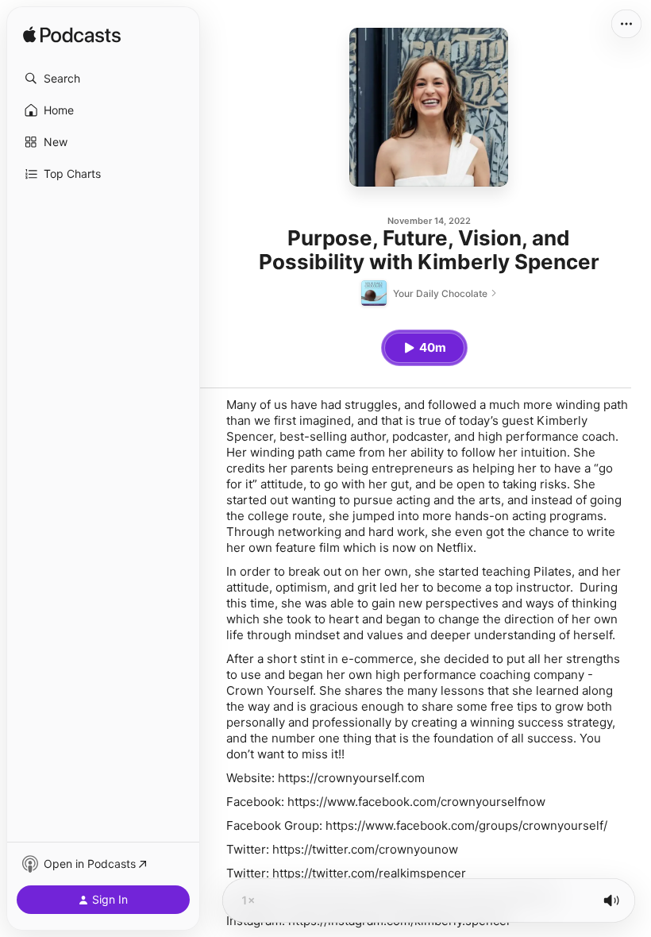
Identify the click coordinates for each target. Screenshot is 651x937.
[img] (72, 36)
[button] (103, 78)
